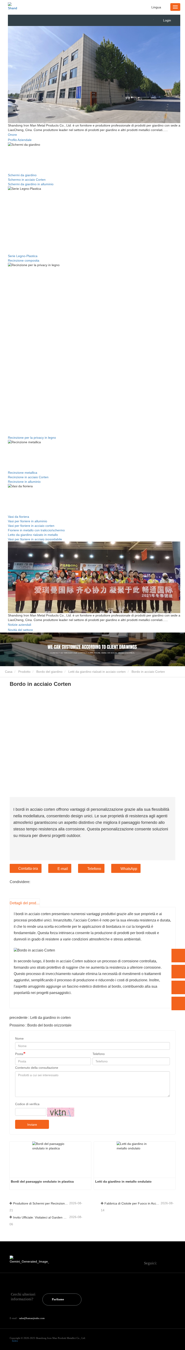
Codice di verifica (27, 1104)
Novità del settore (20, 630)
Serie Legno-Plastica (22, 256)
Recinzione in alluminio (24, 481)
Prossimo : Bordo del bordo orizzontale (40, 1025)
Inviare (32, 1124)
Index (15, 1340)
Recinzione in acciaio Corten (28, 477)
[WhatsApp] (178, 955)
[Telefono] (178, 971)
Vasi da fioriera (18, 516)
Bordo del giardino (49, 671)
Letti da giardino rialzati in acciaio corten (97, 671)
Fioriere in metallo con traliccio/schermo (36, 530)
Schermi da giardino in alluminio (30, 184)
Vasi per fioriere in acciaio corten (31, 525)
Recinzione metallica (22, 472)
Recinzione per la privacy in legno (32, 437)
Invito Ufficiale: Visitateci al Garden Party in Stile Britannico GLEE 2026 (40, 1217)
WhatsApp (128, 869)
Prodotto (24, 671)
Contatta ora (28, 868)
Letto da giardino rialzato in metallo (33, 535)
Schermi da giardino (22, 175)
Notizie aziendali (19, 624)
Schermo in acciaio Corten (27, 179)
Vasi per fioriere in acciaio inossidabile (35, 539)
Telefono (94, 869)
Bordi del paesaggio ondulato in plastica (42, 1181)
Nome (19, 1038)
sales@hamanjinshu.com (32, 1318)
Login (167, 20)
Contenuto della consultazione (36, 1067)
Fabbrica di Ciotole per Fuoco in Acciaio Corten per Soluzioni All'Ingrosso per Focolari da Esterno (132, 1203)
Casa (8, 671)
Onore (12, 134)
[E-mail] (178, 987)
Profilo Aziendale (20, 140)
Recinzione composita (23, 260)
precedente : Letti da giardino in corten (40, 1018)
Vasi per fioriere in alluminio (27, 521)
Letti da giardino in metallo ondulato (123, 1181)
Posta (19, 1054)
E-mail (63, 869)
